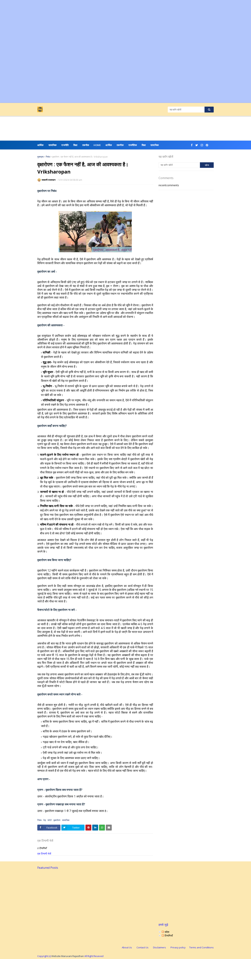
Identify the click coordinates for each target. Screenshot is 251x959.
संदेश (166, 932)
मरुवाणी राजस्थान (49, 179)
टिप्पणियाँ (168, 935)
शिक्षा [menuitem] (75, 145)
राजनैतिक (132, 145)
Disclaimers (159, 947)
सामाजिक (154, 145)
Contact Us (142, 947)
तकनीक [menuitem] (85, 145)
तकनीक (120, 145)
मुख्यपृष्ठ (40, 156)
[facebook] (191, 145)
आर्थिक (108, 145)
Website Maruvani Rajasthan (67, 956)
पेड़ (44, 820)
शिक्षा (144, 145)
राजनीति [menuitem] (65, 145)
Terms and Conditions (201, 947)
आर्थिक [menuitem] (40, 145)
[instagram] (202, 145)
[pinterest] (207, 145)
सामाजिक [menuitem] (53, 145)
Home (97, 145)
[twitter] (196, 145)
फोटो (50, 820)
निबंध (48, 156)
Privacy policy (178, 947)
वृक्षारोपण (56, 820)
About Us (127, 947)
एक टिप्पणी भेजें (44, 853)
